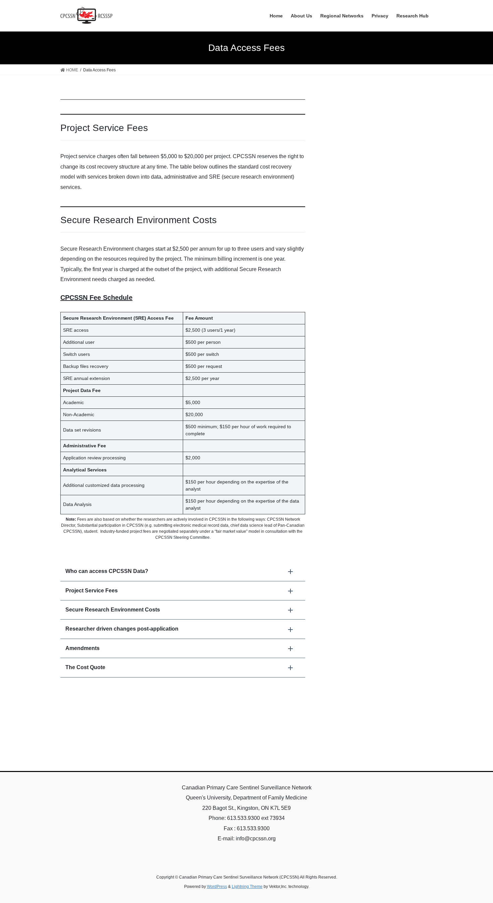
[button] (182, 571)
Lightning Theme (247, 886)
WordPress (217, 886)
